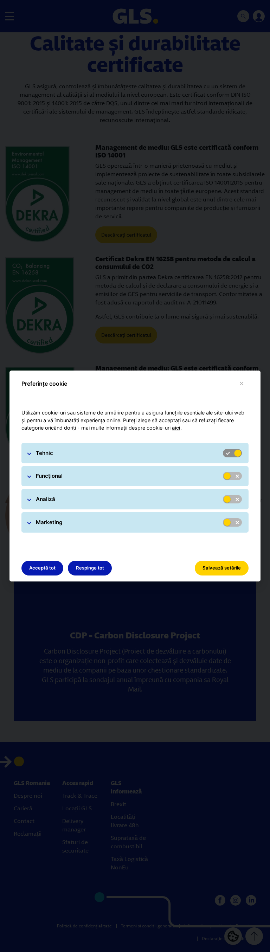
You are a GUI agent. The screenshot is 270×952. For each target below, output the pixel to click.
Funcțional (49, 475)
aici (176, 428)
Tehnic (44, 453)
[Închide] (242, 384)
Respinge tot (90, 568)
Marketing (49, 522)
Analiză (45, 499)
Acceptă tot (42, 568)
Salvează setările (221, 568)
